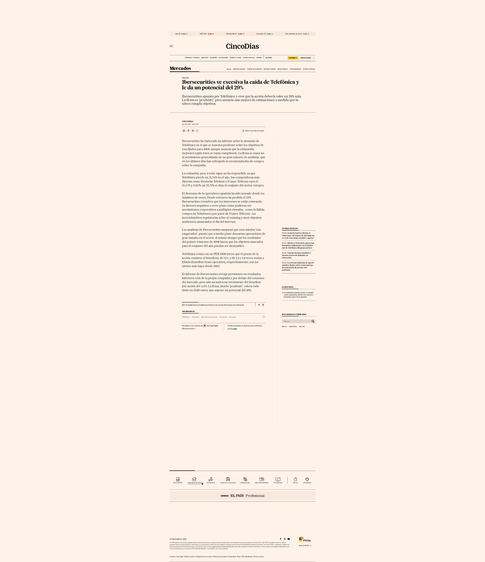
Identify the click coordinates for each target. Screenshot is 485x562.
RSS (242, 556)
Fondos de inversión (254, 69)
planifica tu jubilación (228, 482)
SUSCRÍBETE (293, 58)
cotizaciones (278, 482)
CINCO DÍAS (187, 121)
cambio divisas (245, 482)
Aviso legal (179, 556)
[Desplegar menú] (171, 46)
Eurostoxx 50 (261, 34)
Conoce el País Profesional (243, 495)
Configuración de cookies (203, 556)
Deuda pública (282, 69)
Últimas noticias (249, 57)
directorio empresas (261, 482)
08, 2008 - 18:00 (190, 124)
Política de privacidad (220, 556)
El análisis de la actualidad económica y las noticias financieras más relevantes (215, 305)
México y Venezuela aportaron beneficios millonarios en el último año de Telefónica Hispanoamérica (298, 245)
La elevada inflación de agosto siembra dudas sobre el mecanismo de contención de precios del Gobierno (298, 266)
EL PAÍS (267, 56)
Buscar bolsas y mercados (294, 314)
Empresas (195, 317)
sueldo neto (211, 482)
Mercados (204, 57)
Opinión (259, 57)
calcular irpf (177, 482)
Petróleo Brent (231, 34)
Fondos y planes (235, 57)
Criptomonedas (295, 69)
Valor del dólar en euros (293, 34)
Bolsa (229, 69)
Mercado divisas (239, 69)
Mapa (239, 556)
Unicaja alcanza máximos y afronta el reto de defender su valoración (296, 255)
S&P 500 (203, 34)
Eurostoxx (293, 326)
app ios (295, 482)
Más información (188, 329)
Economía (213, 57)
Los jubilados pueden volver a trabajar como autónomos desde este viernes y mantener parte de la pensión (299, 295)
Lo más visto (287, 287)
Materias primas (270, 69)
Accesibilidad (231, 556)
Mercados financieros (209, 317)
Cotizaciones (223, 57)
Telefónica (186, 317)
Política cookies (189, 556)
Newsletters (248, 556)
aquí (235, 329)
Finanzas (232, 317)
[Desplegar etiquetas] (263, 316)
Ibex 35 (177, 34)
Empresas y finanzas (192, 57)
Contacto (173, 556)
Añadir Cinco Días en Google (254, 131)
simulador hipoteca (194, 482)
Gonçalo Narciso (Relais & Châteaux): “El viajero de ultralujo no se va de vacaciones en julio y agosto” (298, 235)
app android (307, 482)
